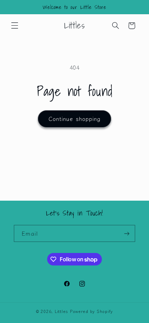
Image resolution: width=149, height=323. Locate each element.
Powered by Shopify (91, 311)
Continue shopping (74, 119)
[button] (15, 26)
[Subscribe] (127, 233)
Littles (61, 311)
